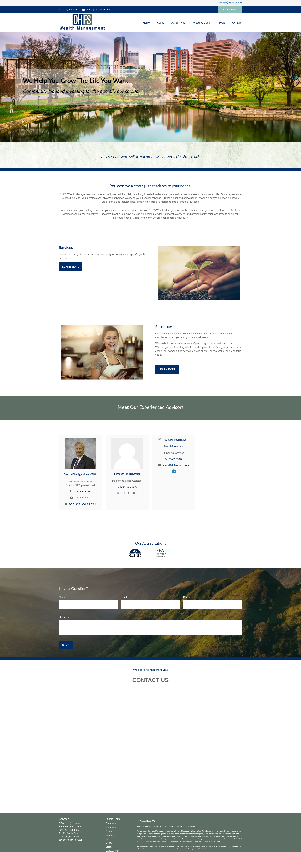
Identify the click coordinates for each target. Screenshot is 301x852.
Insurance (110, 834)
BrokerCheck (191, 826)
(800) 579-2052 (76, 826)
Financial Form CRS (147, 821)
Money (109, 842)
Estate (109, 831)
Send (65, 645)
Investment (111, 827)
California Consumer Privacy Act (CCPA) (215, 846)
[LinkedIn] (174, 471)
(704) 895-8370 (70, 9)
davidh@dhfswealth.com (98, 9)
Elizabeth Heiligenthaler (127, 474)
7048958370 (176, 459)
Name (62, 597)
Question (64, 617)
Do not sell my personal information (194, 848)
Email (124, 597)
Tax (107, 838)
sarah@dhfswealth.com (176, 465)
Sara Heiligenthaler (174, 446)
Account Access (230, 9)
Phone (186, 597)
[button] (146, 22)
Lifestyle (110, 846)
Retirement (111, 823)
